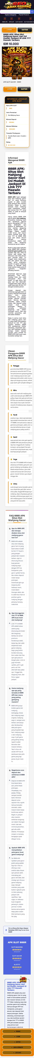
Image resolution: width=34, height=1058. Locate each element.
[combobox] (15, 12)
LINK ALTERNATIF (18, 1047)
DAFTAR (25, 30)
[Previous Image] (3, 62)
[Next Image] (30, 62)
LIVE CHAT (18, 1052)
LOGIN (9, 30)
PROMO (18, 1032)
